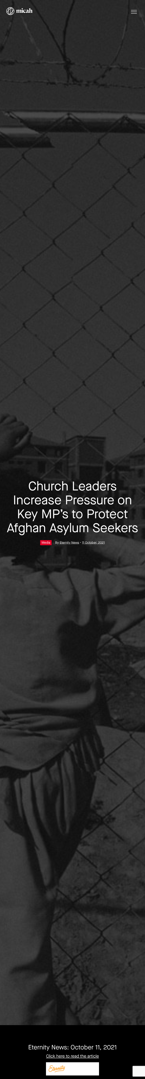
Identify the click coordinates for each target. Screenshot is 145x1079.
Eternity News (69, 543)
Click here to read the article (72, 1056)
